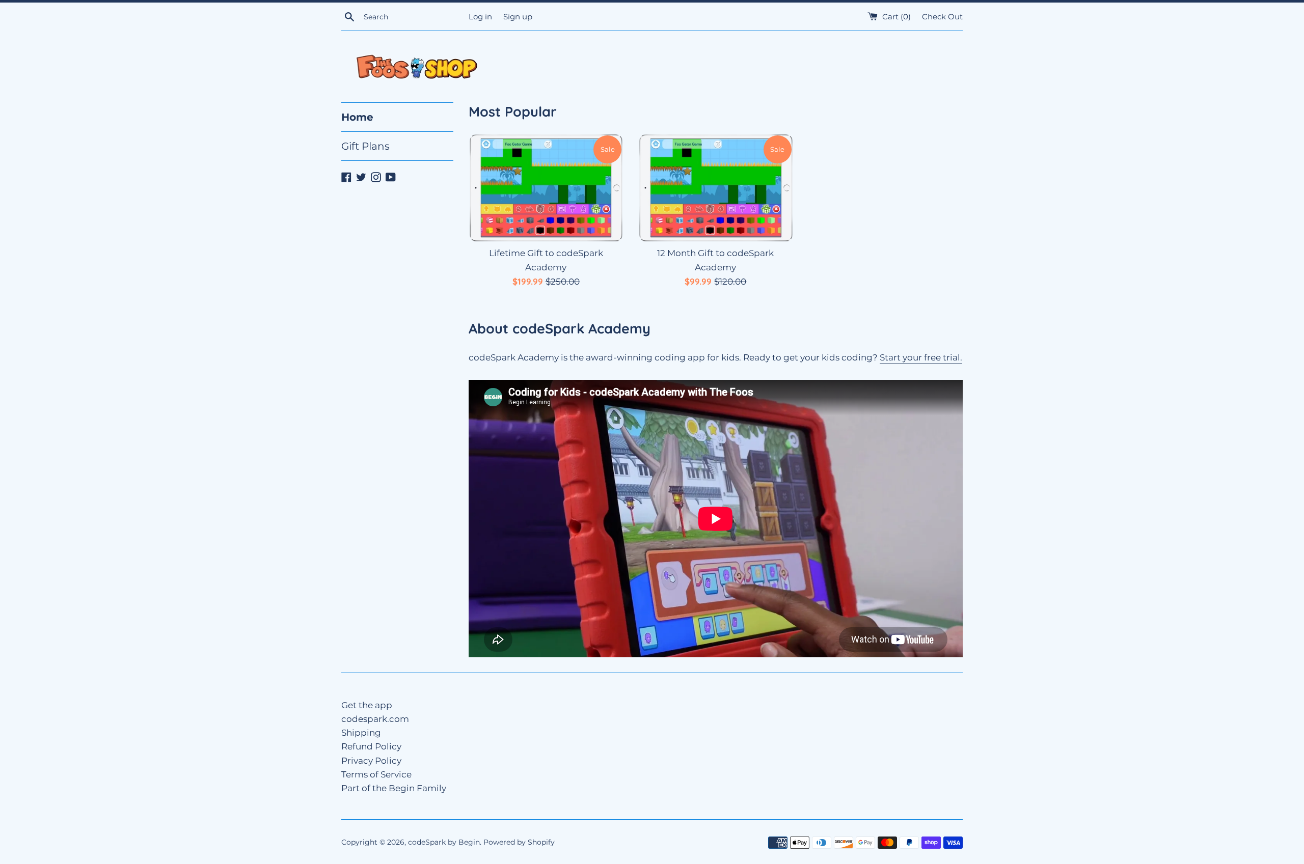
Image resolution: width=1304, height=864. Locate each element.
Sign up (517, 16)
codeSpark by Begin (444, 842)
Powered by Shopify (519, 842)
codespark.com (375, 719)
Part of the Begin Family (393, 788)
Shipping (361, 733)
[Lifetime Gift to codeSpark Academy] (546, 188)
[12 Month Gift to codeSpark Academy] (715, 188)
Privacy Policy (371, 761)
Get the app (366, 705)
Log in (480, 16)
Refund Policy (371, 746)
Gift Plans (365, 146)
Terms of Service (376, 774)
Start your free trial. (921, 357)
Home (357, 117)
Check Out (942, 16)
